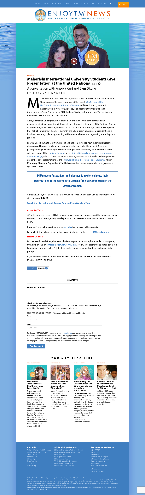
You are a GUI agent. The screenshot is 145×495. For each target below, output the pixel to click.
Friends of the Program (100, 457)
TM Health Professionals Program (65, 461)
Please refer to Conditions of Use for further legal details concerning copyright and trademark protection (57, 487)
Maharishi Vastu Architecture (64, 466)
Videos (67, 4)
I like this (41, 268)
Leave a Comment (36, 287)
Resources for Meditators (102, 448)
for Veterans (96, 469)
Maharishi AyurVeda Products (64, 463)
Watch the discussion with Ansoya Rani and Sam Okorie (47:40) (58, 203)
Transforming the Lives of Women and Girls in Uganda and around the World (83, 386)
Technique (31, 459)
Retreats (95, 454)
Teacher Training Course (100, 459)
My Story (57, 4)
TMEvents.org (95, 452)
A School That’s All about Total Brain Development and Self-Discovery (106, 385)
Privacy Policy (67, 333)
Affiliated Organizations (65, 448)
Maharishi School (60, 454)
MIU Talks (89, 4)
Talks (77, 4)
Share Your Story (32, 461)
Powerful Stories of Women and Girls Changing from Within (59, 385)
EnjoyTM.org (123, 5)
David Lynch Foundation (62, 457)
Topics (46, 4)
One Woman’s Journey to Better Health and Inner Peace (35, 385)
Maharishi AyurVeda (61, 459)
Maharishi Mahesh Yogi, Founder (39, 450)
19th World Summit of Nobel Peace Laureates (84, 160)
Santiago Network (56, 153)
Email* (29, 324)
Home (38, 4)
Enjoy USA (95, 450)
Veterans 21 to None (97, 471)
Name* (29, 316)
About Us (101, 4)
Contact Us (31, 463)
